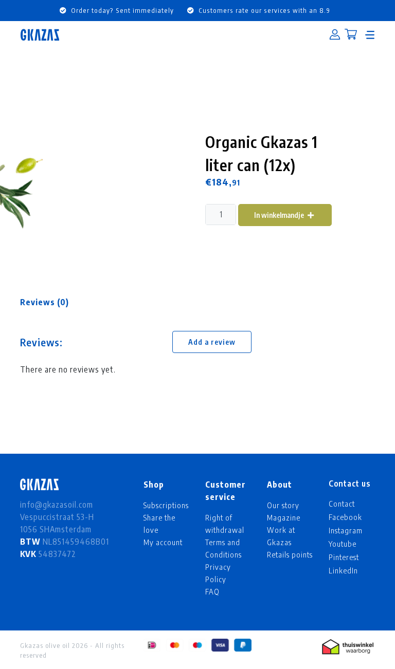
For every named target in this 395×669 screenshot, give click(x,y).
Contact (342, 503)
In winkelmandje (280, 215)
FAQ (212, 591)
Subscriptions (166, 505)
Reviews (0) (44, 302)
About (279, 484)
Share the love (159, 523)
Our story (283, 505)
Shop (153, 484)
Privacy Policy (218, 573)
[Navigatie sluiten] (369, 35)
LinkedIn (343, 570)
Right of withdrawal (224, 523)
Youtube (342, 543)
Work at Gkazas (281, 536)
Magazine (283, 517)
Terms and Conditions (223, 548)
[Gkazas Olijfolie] (40, 35)
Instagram (346, 530)
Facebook (345, 517)
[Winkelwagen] (351, 35)
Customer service (225, 490)
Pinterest (344, 557)
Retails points (290, 554)
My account (163, 542)
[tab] (44, 302)
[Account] (334, 35)
